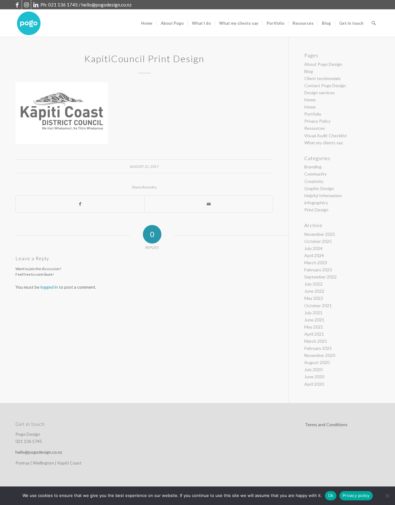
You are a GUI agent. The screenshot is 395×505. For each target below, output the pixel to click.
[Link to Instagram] (26, 4)
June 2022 (314, 291)
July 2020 (313, 369)
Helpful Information (323, 195)
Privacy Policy (317, 121)
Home (310, 99)
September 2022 (320, 276)
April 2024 (314, 255)
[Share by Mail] (209, 204)
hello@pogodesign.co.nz (106, 4)
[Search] (374, 23)
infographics (316, 202)
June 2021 (314, 319)
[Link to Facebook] (17, 4)
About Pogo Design (323, 64)
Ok (331, 495)
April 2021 (314, 334)
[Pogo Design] (28, 23)
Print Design (316, 209)
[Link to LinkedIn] (35, 4)
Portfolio (312, 114)
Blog (308, 71)
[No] (387, 496)
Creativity (313, 181)
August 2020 (317, 362)
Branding (313, 166)
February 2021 (318, 348)
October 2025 (318, 241)
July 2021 (313, 312)
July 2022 (313, 283)
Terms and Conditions (326, 424)
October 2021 (318, 305)
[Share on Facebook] (80, 204)
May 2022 (313, 298)
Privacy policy (356, 495)
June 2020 (314, 376)
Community (315, 173)
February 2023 (318, 269)
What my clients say (323, 142)
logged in (49, 287)
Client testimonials (322, 78)
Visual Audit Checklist (325, 135)
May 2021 (313, 326)
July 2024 (313, 248)
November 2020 (319, 355)
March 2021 (315, 341)
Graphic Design (319, 188)
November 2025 (319, 234)
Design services (319, 92)
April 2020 (314, 384)
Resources (314, 128)
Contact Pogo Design (325, 85)
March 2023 (315, 262)
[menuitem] (146, 23)
